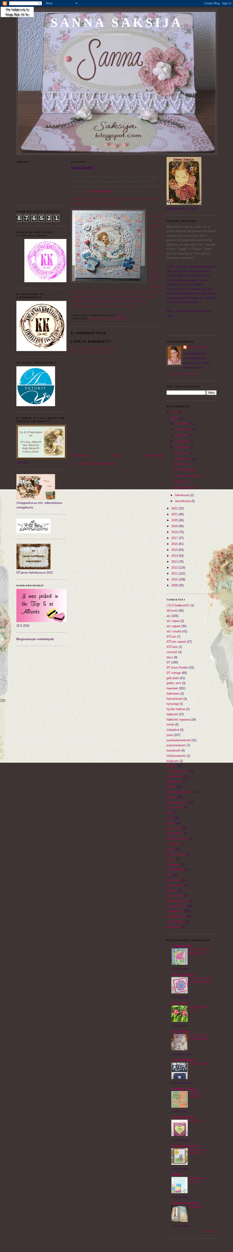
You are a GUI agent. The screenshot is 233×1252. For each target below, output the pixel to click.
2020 (175, 520)
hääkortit (172, 714)
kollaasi (172, 766)
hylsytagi (172, 704)
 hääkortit (178, 605)
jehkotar (177, 1174)
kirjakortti (173, 761)
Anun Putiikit (180, 1031)
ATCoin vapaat (176, 641)
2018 (175, 532)
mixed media (175, 807)
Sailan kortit (179, 1003)
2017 (175, 538)
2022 (175, 508)
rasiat (170, 849)
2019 (175, 526)
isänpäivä (173, 729)
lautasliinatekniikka (179, 792)
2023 (175, 418)
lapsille (171, 786)
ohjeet (171, 823)
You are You (196, 1121)
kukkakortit (174, 781)
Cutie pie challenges (99, 191)
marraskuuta (183, 429)
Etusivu (117, 455)
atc (169, 616)
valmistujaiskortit (178, 901)
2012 (175, 567)
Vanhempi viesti (153, 455)
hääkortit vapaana (178, 719)
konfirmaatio (175, 776)
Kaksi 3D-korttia (184, 487)
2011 (175, 573)
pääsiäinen (174, 844)
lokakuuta (182, 435)
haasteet (96, 318)
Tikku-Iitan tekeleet (184, 1203)
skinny (171, 859)
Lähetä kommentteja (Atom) (97, 463)
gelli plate (173, 678)
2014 (175, 555)
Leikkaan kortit (181, 946)
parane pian (174, 828)
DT (168, 662)
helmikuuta (182, 495)
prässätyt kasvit (177, 838)
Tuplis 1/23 (181, 481)
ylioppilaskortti (176, 916)
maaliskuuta (183, 459)
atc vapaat (173, 626)
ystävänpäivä (175, 921)
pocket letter (175, 833)
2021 (175, 514)
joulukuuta (182, 423)
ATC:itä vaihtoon (185, 470)
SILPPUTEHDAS (182, 1060)
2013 (175, 561)
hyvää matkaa (176, 709)
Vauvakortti (82, 168)
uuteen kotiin (175, 895)
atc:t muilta (174, 631)
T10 (169, 875)
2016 (175, 544)
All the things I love (185, 1146)
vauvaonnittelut (117, 318)
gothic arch (174, 683)
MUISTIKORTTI (198, 1064)
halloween (173, 693)
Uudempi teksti (81, 455)
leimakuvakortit (177, 802)
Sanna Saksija (117, 22)
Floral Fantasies (182, 974)
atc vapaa (173, 621)
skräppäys (173, 864)
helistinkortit (174, 698)
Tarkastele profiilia (182, 374)
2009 (175, 585)
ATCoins (172, 647)
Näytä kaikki (210, 1231)
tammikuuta (183, 501)
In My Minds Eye (183, 1117)
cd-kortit (172, 652)
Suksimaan (196, 1206)
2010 (175, 579)
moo (169, 812)
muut (170, 818)
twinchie (172, 890)
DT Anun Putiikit (177, 667)
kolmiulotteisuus (177, 771)
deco (170, 657)
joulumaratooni (176, 745)
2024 (175, 412)
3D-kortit (172, 610)
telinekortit (173, 880)
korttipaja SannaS (183, 1088)
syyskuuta (182, 441)
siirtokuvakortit (176, 854)
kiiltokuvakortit (176, 755)
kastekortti (173, 750)
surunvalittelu (175, 869)
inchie (170, 724)
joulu (170, 735)
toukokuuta (182, 447)
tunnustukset (175, 885)
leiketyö (172, 797)
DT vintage (174, 673)
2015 (175, 550)
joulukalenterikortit (178, 740)
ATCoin (171, 636)
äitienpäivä (174, 927)
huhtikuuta (182, 453)
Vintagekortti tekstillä (188, 475)
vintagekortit (175, 911)
